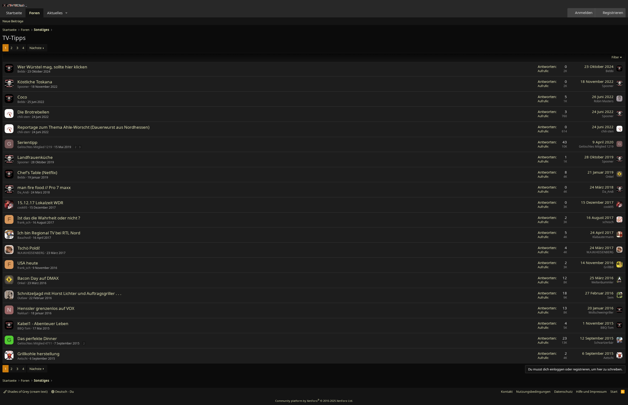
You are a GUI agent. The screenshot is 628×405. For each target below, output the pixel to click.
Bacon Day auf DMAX (38, 278)
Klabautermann (603, 237)
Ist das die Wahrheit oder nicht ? (48, 218)
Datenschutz (563, 391)
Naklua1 (23, 313)
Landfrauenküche (35, 157)
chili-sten (23, 117)
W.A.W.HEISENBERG (30, 253)
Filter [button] (615, 57)
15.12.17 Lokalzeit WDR (40, 202)
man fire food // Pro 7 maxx (44, 187)
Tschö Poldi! (28, 248)
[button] (66, 12)
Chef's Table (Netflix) (37, 172)
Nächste (35, 48)
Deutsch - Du (64, 391)
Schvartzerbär (604, 343)
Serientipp (27, 142)
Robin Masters (604, 101)
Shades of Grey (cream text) (27, 391)
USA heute (27, 263)
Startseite (14, 12)
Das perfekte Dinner (37, 338)
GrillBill (609, 267)
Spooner (23, 87)
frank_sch (23, 222)
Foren (34, 12)
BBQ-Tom (23, 328)
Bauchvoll (24, 238)
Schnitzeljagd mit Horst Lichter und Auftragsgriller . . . (69, 293)
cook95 (22, 207)
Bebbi (21, 71)
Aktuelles (55, 12)
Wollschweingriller (601, 312)
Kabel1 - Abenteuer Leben (42, 323)
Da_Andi (23, 192)
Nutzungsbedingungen (533, 391)
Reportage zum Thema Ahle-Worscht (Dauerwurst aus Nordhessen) (83, 127)
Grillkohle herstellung (38, 353)
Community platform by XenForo (314, 401)
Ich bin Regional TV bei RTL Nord (48, 233)
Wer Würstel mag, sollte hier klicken (52, 67)
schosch (608, 222)
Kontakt (507, 391)
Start (613, 391)
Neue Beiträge (12, 21)
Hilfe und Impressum (591, 391)
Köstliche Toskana (34, 82)
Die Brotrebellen (33, 112)
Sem (610, 297)
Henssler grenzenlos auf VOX (45, 308)
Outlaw (22, 298)
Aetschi (22, 358)
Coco (22, 97)
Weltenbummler (602, 282)
